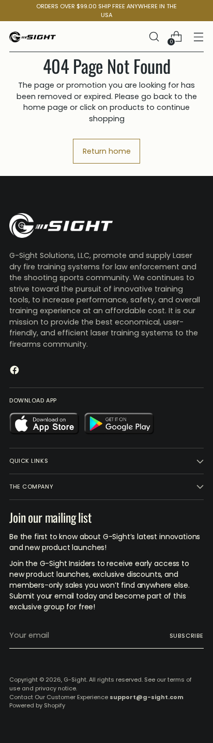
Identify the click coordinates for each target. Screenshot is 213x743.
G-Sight (75, 679)
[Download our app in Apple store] (44, 425)
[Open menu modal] (198, 36)
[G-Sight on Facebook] (15, 371)
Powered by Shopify (37, 705)
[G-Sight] (32, 36)
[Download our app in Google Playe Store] (119, 425)
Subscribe (187, 636)
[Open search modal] (153, 36)
